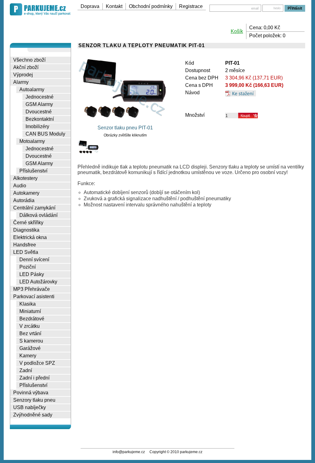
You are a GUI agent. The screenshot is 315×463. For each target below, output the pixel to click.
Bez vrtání (30, 333)
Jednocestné (40, 97)
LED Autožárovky (38, 281)
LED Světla (25, 252)
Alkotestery (25, 178)
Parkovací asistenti (33, 296)
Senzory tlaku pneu (34, 400)
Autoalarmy (31, 89)
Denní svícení (34, 259)
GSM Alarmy (39, 104)
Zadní (25, 370)
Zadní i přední (34, 377)
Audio (19, 185)
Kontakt (114, 6)
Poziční (27, 267)
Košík (237, 31)
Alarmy (21, 82)
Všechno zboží (29, 60)
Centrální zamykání (34, 207)
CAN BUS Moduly (45, 133)
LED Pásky (31, 274)
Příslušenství (33, 170)
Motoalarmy (32, 141)
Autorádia (23, 200)
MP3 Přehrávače (31, 289)
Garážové (30, 348)
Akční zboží (25, 67)
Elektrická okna (30, 237)
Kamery (27, 355)
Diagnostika (26, 230)
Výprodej (23, 74)
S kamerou (31, 340)
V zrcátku (29, 326)
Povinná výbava (30, 392)
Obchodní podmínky (151, 6)
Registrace (191, 6)
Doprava (90, 6)
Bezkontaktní (40, 119)
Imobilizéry (37, 126)
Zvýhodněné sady (32, 414)
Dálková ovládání (38, 215)
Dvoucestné (39, 111)
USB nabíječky (29, 407)
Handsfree (24, 244)
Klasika (27, 304)
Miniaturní (30, 311)
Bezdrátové (31, 318)
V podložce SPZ (37, 363)
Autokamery (26, 193)
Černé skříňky (28, 222)
